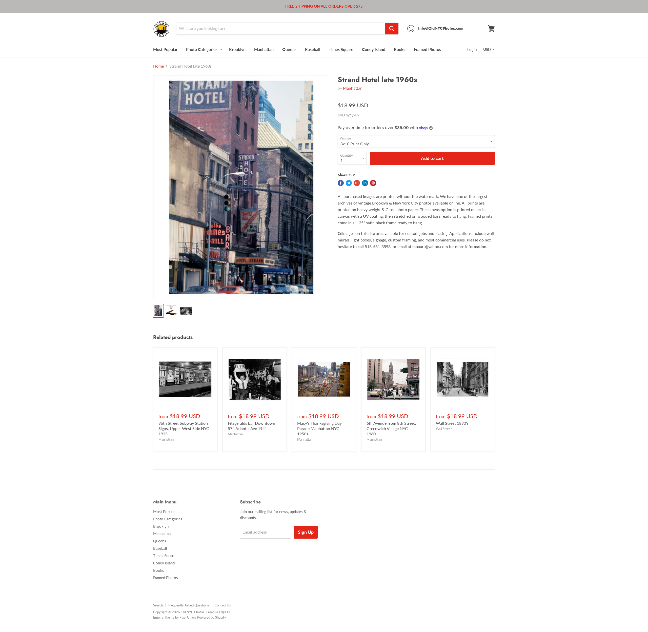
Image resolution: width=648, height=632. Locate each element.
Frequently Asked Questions (188, 605)
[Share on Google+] (357, 183)
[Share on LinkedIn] (365, 183)
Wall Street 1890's (452, 423)
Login (472, 49)
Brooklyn (237, 49)
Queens (289, 49)
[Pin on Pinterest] (373, 183)
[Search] (391, 28)
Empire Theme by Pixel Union (174, 617)
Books (399, 49)
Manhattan (264, 49)
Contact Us (223, 605)
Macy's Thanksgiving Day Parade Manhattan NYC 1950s (319, 428)
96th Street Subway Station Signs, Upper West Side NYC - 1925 (185, 428)
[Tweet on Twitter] (349, 183)
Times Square (341, 49)
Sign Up (306, 532)
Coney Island (373, 49)
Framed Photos (427, 49)
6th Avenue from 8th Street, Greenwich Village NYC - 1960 (391, 428)
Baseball (312, 49)
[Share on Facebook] (341, 183)
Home (158, 66)
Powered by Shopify (211, 617)
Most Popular (165, 49)
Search (158, 605)
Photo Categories (202, 49)
